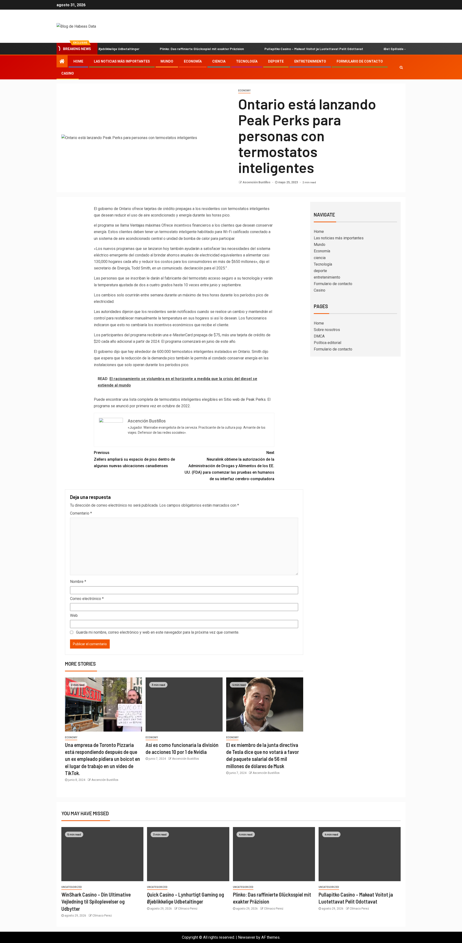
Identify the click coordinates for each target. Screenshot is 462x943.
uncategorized (71, 887)
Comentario (81, 513)
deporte (276, 61)
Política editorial (327, 342)
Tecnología (246, 61)
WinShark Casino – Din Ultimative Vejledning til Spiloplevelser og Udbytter (96, 901)
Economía (193, 61)
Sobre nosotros (327, 329)
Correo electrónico (87, 598)
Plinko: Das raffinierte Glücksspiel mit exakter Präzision (177, 49)
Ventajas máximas (145, 225)
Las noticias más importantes (122, 61)
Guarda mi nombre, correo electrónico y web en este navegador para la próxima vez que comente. (157, 632)
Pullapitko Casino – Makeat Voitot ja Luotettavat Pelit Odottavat (289, 49)
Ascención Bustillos (257, 182)
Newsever (246, 937)
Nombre (78, 581)
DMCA (319, 336)
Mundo (166, 61)
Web (74, 615)
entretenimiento (310, 61)
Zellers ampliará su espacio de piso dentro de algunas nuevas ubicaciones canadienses (134, 459)
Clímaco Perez (102, 915)
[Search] (401, 67)
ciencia (218, 61)
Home (78, 61)
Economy (244, 90)
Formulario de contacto (360, 61)
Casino (67, 73)
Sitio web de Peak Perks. (245, 399)
